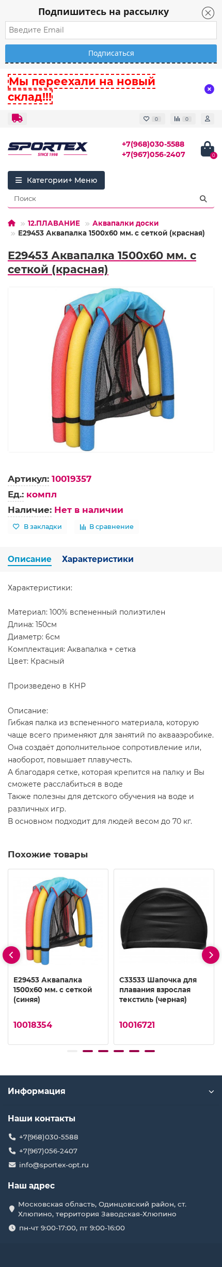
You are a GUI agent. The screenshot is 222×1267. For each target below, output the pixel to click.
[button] (72, 1051)
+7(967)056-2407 (153, 154)
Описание (30, 559)
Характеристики (98, 559)
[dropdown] (17, 119)
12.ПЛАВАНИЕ (54, 223)
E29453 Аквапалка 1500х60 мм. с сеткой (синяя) (52, 990)
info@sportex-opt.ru (54, 1165)
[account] (207, 118)
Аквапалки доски (125, 223)
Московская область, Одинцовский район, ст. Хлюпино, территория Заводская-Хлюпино (102, 1209)
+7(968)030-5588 (153, 144)
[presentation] (11, 955)
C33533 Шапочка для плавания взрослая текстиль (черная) (158, 990)
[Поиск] (203, 199)
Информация (37, 1091)
